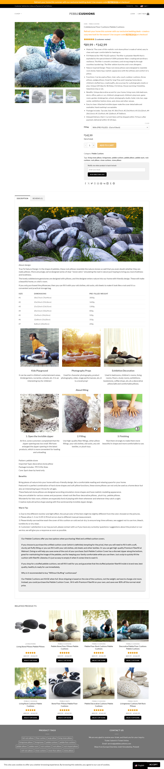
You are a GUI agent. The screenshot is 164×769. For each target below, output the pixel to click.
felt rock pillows (28, 738)
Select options (30, 660)
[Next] (75, 54)
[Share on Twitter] (92, 183)
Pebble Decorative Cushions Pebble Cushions (99, 704)
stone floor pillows (55, 751)
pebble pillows (129, 158)
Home (85, 24)
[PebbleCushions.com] (82, 13)
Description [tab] (22, 198)
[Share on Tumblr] (111, 183)
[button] (132, 13)
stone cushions (105, 160)
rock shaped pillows (71, 746)
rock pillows (95, 160)
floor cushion (40, 738)
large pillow (52, 738)
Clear (147, 123)
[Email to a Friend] (98, 183)
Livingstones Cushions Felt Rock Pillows (133, 704)
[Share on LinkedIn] (107, 183)
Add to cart (107, 145)
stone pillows (116, 160)
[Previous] (19, 54)
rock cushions (45, 746)
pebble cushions (118, 158)
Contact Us (129, 6)
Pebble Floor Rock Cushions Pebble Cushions (99, 647)
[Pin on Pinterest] (101, 183)
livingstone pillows (26, 742)
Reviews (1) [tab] (38, 198)
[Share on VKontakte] (104, 183)
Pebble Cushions (94, 24)
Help (136, 6)
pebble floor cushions (67, 742)
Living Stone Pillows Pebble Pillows (31, 646)
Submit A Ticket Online (119, 741)
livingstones (106, 158)
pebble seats (140, 158)
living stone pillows (95, 158)
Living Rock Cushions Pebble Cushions (30, 704)
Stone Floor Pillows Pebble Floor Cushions (65, 704)
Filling (86, 127)
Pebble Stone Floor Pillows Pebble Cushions (64, 647)
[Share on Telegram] (114, 183)
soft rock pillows (27, 751)
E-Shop (17, 13)
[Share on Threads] (95, 183)
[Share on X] (89, 183)
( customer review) (102, 39)
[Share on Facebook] (85, 183)
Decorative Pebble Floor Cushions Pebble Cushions (132, 647)
